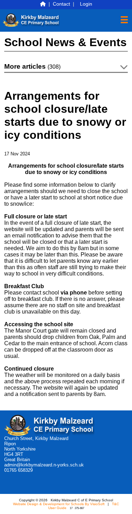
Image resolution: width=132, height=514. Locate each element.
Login (86, 4)
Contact (61, 4)
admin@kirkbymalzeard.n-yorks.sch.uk (44, 464)
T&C (115, 504)
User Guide (57, 508)
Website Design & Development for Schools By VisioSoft (59, 504)
